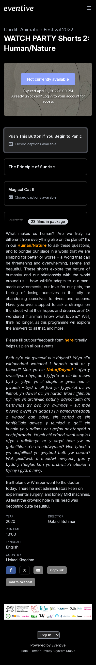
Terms (34, 651)
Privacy (47, 651)
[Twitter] (25, 570)
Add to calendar (20, 582)
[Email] (38, 570)
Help (24, 651)
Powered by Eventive (48, 645)
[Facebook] (11, 570)
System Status (64, 651)
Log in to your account (61, 96)
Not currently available (48, 79)
